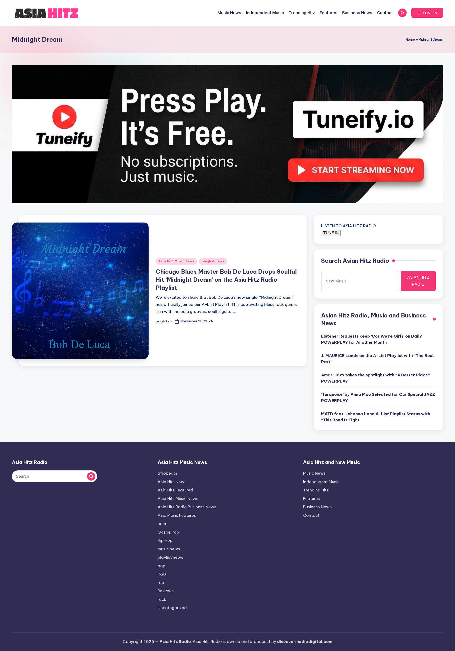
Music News (314, 473)
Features (311, 498)
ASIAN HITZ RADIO (418, 281)
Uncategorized (172, 607)
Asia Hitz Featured (175, 490)
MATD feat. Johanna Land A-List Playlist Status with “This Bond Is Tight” (375, 417)
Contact (311, 515)
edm (162, 523)
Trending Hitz (316, 490)
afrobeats (167, 473)
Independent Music (321, 481)
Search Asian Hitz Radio (355, 260)
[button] (427, 13)
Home (410, 39)
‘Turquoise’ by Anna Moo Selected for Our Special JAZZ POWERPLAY (378, 397)
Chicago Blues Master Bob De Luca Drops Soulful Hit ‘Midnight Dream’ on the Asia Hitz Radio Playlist (226, 279)
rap (161, 582)
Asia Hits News (172, 481)
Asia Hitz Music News (176, 261)
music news (169, 549)
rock (162, 599)
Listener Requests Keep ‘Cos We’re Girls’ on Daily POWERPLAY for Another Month (371, 339)
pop (161, 565)
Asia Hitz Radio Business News (187, 506)
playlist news (213, 261)
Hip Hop (165, 540)
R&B (162, 574)
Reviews (166, 590)
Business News (317, 506)
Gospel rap (168, 532)
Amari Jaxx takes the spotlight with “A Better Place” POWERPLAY (375, 378)
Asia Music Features (177, 515)
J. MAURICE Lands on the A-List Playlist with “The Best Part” (377, 358)
